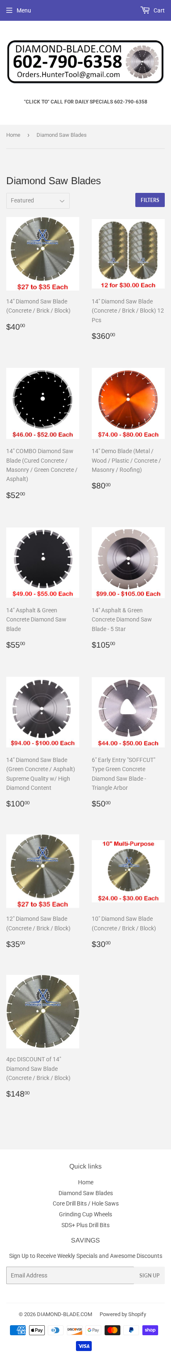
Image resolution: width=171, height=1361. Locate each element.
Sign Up (149, 1275)
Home (13, 135)
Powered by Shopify (123, 1314)
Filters (150, 200)
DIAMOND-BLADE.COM (64, 1314)
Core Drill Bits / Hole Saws (86, 1203)
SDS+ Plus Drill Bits (85, 1225)
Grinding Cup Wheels (85, 1214)
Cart (158, 10)
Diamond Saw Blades (86, 1193)
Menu (24, 10)
